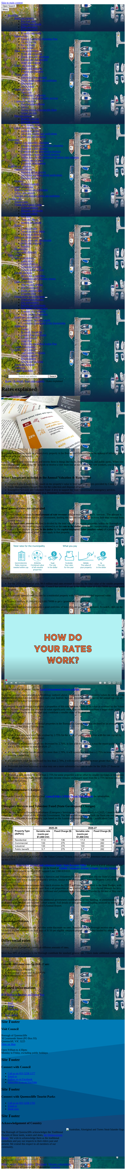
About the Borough (24, 364)
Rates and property (24, 18)
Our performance (30, 302)
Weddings (26, 216)
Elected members (23, 272)
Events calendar (29, 228)
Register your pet (30, 118)
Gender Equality (29, 355)
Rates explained (29, 30)
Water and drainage (31, 62)
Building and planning (19, 166)
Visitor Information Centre (28, 204)
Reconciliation (28, 358)
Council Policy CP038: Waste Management (69, 796)
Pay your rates (28, 21)
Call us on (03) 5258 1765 (21, 1103)
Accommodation (29, 207)
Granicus (55, 1167)
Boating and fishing (31, 222)
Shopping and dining (32, 210)
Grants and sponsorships (27, 317)
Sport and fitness (29, 219)
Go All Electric (29, 41)
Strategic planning (23, 187)
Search (4, 376)
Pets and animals (23, 115)
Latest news (27, 261)
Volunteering (21, 249)
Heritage (18, 181)
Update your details (31, 24)
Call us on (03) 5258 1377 (21, 1073)
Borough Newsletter (31, 332)
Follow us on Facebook (20, 1079)
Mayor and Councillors (33, 275)
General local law (30, 130)
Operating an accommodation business (41, 151)
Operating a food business (34, 148)
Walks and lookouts (31, 243)
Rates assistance (29, 27)
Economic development (33, 163)
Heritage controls (30, 184)
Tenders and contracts (32, 160)
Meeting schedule (30, 287)
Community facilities (25, 101)
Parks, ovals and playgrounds (36, 240)
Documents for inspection (34, 308)
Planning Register (30, 178)
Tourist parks (21, 201)
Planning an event (30, 234)
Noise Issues (27, 86)
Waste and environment (26, 50)
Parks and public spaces (26, 237)
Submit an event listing (33, 231)
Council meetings (23, 281)
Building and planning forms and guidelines (37, 195)
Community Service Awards (35, 320)
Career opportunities (24, 346)
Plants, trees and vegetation (35, 56)
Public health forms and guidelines (39, 80)
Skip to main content (12, 2)
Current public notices (32, 269)
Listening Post (28, 293)
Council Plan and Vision (33, 335)
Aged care (26, 92)
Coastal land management (34, 59)
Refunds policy (26, 1164)
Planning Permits (23, 169)
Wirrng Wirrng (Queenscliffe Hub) (39, 110)
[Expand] (20, 16)
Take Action (27, 47)
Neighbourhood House (33, 104)
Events (17, 225)
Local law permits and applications (39, 133)
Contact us (19, 367)
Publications (20, 326)
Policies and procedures (33, 305)
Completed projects (31, 266)
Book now (13, 1109)
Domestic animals (30, 121)
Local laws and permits (26, 127)
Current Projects (29, 263)
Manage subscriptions (60, 1164)
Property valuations (31, 33)
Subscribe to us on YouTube (22, 1082)
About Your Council (24, 349)
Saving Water (28, 44)
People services (22, 89)
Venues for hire (29, 113)
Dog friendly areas (30, 124)
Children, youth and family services (39, 98)
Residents (18, 381)
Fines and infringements (33, 136)
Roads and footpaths (31, 68)
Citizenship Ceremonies (33, 95)
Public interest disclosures (34, 314)
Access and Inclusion (32, 361)
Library (25, 107)
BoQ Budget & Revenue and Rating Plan (22, 994)
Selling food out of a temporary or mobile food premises (50, 157)
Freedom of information (33, 311)
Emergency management (34, 77)
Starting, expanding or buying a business (42, 145)
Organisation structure (32, 299)
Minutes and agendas (32, 284)
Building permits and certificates (31, 189)
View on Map (8, 1044)
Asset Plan (26, 340)
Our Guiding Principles (33, 352)
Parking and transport (32, 71)
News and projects (24, 258)
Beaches (25, 246)
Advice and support (24, 192)
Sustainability (21, 36)
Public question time (31, 290)
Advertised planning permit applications (41, 175)
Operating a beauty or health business (40, 154)
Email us (12, 1076)
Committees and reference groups (38, 278)
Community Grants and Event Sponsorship (43, 323)
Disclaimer (41, 1164)
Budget (25, 329)
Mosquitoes (27, 83)
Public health (21, 74)
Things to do (14, 198)
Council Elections (23, 370)
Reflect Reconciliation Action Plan (39, 343)
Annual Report (28, 337)
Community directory (25, 252)
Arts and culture (29, 213)
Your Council (15, 255)
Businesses (13, 139)
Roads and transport (24, 65)
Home (8, 381)
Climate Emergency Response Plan (39, 38)
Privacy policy (8, 1164)
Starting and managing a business (31, 142)
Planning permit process (33, 172)
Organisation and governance (29, 296)
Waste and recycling (31, 53)
